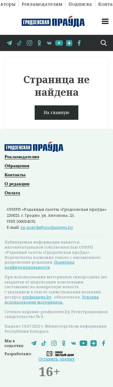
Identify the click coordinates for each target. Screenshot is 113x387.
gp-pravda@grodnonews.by (46, 227)
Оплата (12, 192)
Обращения (17, 165)
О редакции (17, 183)
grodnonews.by (36, 297)
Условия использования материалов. (52, 299)
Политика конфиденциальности (39, 264)
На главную (56, 112)
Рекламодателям (42, 3)
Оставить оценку (57, 359)
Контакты (15, 174)
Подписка (80, 3)
